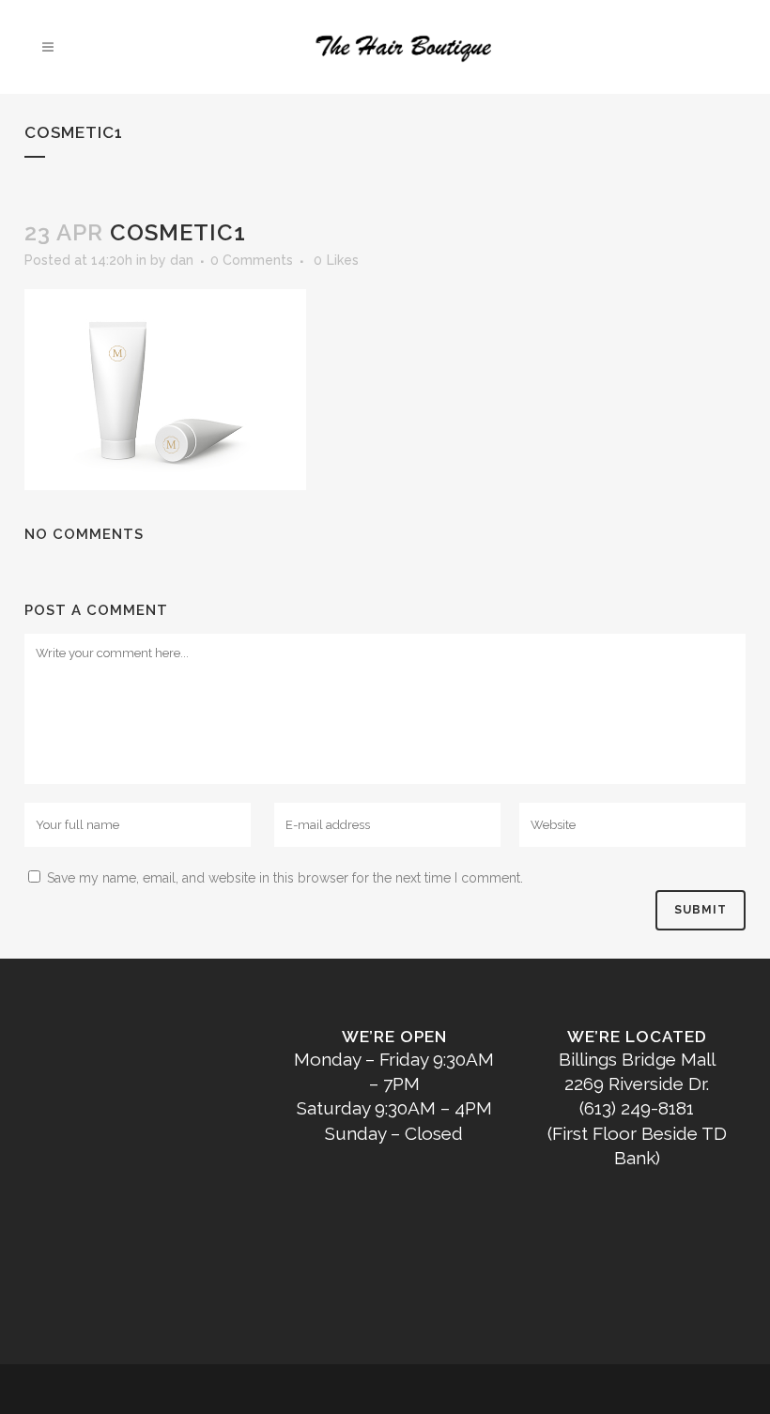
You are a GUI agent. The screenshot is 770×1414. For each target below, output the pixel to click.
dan (181, 260)
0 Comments (251, 260)
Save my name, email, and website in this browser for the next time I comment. (285, 877)
